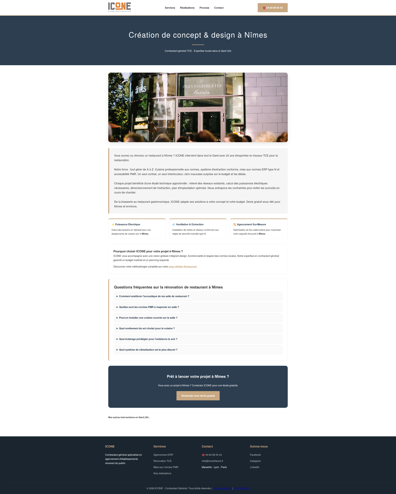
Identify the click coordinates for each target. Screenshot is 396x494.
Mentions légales (222, 488)
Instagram (255, 461)
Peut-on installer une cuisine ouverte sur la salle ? (148, 317)
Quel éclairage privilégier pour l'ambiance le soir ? (148, 339)
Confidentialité (242, 488)
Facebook (255, 454)
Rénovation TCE (162, 461)
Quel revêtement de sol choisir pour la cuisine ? (147, 328)
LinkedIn (254, 467)
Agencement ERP (163, 454)
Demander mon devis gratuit (198, 395)
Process (204, 7)
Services (170, 7)
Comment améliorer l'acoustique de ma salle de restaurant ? (154, 296)
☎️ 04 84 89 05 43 (273, 7)
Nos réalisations (162, 473)
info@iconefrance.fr (212, 461)
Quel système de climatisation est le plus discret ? (148, 349)
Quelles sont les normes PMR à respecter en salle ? (149, 307)
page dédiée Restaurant (183, 266)
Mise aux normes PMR (165, 467)
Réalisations (187, 7)
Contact (219, 7)
